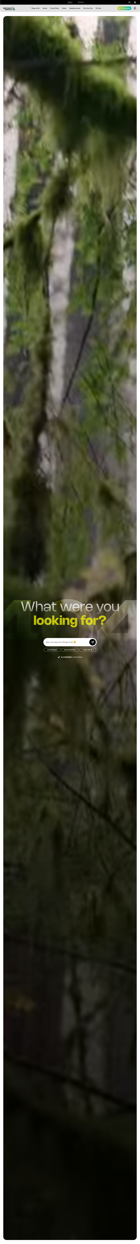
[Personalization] (135, 8)
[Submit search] (129, 2)
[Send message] (92, 642)
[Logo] (9, 8)
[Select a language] (135, 2)
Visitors (70, 2)
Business (81, 2)
